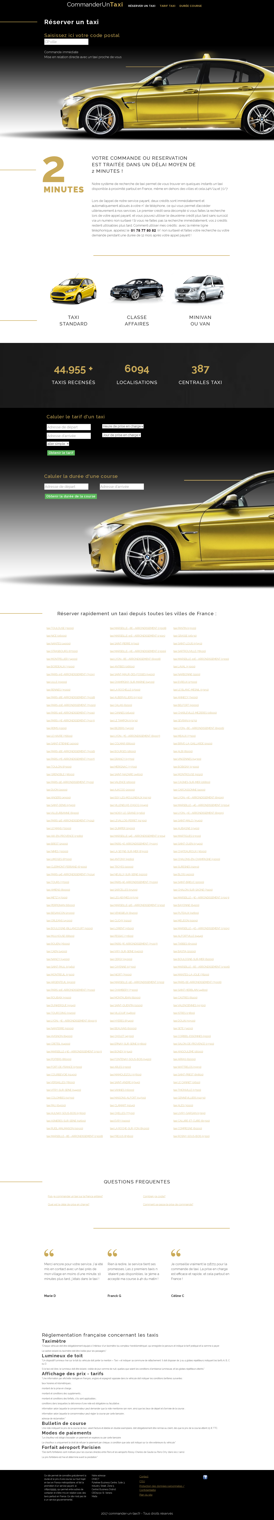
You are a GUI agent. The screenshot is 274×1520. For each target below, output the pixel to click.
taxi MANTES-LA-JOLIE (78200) (191, 974)
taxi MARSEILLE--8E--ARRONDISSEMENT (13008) (75, 1136)
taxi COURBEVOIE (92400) (62, 1074)
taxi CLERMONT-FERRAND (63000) (67, 866)
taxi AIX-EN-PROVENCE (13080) (65, 835)
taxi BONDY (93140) (121, 1051)
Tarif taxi (168, 5)
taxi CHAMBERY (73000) (124, 989)
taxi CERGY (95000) (121, 959)
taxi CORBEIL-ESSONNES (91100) (192, 1036)
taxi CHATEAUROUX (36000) (189, 851)
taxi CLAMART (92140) (122, 1105)
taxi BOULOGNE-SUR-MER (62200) (193, 959)
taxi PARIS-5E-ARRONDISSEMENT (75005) (134, 843)
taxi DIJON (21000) (57, 789)
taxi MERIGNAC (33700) (123, 766)
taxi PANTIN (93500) (184, 628)
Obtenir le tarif (61, 453)
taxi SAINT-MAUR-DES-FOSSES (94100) (132, 674)
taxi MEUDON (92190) (185, 920)
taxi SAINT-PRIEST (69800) (188, 1074)
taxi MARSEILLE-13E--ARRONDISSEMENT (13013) (74, 1051)
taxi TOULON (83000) (59, 766)
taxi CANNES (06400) (122, 712)
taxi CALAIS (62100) (121, 705)
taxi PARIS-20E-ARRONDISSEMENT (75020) (71, 705)
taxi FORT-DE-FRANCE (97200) (64, 1066)
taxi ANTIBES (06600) (122, 666)
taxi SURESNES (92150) (186, 866)
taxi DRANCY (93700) (122, 758)
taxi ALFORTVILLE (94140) (188, 935)
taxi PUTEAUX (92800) (186, 912)
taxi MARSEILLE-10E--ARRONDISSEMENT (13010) (201, 658)
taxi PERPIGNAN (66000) (61, 905)
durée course (190, 5)
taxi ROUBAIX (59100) (59, 997)
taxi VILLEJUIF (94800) (122, 1012)
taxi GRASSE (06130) (185, 635)
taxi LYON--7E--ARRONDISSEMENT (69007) (135, 735)
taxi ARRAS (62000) (184, 1059)
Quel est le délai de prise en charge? (68, 1204)
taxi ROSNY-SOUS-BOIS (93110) (191, 1136)
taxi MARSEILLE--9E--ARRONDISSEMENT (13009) (138, 651)
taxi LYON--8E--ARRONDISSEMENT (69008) (135, 658)
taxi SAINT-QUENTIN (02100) (126, 1005)
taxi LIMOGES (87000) (59, 859)
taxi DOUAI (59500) (184, 1020)
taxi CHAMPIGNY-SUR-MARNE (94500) (132, 681)
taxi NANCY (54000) (58, 959)
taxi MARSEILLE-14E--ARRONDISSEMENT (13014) (137, 835)
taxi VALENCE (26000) (122, 782)
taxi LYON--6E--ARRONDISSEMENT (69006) (198, 728)
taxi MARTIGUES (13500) (187, 835)
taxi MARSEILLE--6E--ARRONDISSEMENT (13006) (201, 966)
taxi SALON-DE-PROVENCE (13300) (193, 1043)
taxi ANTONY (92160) (122, 859)
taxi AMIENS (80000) (58, 889)
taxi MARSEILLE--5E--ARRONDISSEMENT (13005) (201, 928)
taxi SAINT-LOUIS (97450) (187, 643)
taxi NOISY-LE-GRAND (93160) (127, 812)
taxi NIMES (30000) (57, 851)
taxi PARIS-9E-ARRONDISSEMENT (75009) (134, 882)
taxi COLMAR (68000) (122, 743)
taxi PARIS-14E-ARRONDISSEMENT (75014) (71, 874)
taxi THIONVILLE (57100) (187, 1089)
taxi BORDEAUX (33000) (61, 666)
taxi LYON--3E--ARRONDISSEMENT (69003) (72, 1020)
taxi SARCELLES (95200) (123, 889)
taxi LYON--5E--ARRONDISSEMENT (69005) (198, 812)
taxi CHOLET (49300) (122, 1036)
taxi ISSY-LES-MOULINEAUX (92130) (130, 797)
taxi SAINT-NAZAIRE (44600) (126, 774)
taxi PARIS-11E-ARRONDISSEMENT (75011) (70, 782)
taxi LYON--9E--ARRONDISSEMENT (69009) (198, 797)
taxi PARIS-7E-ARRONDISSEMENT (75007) (134, 943)
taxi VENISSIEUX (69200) (124, 912)
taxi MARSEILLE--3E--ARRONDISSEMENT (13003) (201, 897)
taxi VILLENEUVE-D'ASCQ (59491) (129, 805)
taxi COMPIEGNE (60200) (187, 1128)
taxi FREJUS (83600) (121, 1136)
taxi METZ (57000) (57, 897)
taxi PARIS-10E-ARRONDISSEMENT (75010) (71, 989)
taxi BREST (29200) (57, 843)
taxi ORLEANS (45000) (59, 920)
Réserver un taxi (142, 5)
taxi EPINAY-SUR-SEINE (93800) (128, 1043)
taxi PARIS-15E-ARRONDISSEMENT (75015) (71, 674)
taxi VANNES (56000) (122, 1089)
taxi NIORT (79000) (121, 974)
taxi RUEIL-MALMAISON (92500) (65, 1128)
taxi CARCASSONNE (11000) (189, 789)
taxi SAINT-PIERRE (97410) (124, 643)
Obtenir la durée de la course (70, 496)
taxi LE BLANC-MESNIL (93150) (191, 689)
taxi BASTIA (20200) (184, 951)
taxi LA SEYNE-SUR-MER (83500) (129, 851)
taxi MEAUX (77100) (184, 735)
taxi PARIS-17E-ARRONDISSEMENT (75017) (71, 758)
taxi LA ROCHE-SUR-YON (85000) (129, 1128)
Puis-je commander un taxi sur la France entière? (75, 1196)
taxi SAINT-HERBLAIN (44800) (190, 989)
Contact (143, 1476)
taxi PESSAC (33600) (121, 935)
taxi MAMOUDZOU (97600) (125, 1074)
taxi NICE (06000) (57, 635)
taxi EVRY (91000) (120, 1120)
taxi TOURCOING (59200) (61, 1012)
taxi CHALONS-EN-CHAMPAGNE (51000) (196, 859)
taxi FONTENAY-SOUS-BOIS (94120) (130, 1059)
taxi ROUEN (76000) (58, 943)
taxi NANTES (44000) (59, 643)
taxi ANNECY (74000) (185, 697)
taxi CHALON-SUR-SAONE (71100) (193, 889)
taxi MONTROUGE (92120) (188, 774)
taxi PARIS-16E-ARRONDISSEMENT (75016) (71, 751)
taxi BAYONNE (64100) (186, 905)
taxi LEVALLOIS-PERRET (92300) (128, 820)
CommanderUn (95, 4)
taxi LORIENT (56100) (122, 928)
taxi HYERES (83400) (122, 1020)
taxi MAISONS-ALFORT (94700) (128, 1097)
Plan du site (145, 1494)
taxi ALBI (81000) (183, 751)
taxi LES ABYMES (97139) (124, 897)
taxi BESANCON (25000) (61, 912)
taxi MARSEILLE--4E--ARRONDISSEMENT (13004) (201, 805)
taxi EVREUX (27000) (185, 681)
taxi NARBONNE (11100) (186, 674)
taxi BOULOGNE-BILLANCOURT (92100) (70, 928)
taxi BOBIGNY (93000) (186, 766)
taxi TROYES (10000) (121, 866)
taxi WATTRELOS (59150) (187, 1066)
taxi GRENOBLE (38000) (60, 774)
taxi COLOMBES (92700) (60, 1097)
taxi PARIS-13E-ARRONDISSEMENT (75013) (71, 720)
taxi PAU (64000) (56, 1105)
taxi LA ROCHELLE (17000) (125, 689)
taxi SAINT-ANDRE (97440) (125, 1082)
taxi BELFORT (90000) (186, 705)
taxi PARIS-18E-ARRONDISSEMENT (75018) (71, 697)
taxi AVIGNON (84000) (59, 1036)
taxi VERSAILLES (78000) (61, 1082)
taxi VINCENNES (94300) (187, 758)
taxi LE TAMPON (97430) (124, 720)
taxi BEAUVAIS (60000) (123, 1028)
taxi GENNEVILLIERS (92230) (189, 1097)
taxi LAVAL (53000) (184, 666)
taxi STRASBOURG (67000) (62, 651)
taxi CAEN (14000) (57, 951)
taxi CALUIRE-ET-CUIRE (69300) (191, 1120)
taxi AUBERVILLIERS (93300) (126, 697)
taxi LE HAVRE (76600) (59, 735)
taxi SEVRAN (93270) (185, 720)
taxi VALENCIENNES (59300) (189, 1005)
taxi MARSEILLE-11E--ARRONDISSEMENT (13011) (137, 982)
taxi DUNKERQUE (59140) (61, 1005)
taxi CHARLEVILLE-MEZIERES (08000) (195, 712)
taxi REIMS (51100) (57, 728)
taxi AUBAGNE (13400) (186, 828)
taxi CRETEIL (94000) (58, 1043)
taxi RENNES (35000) (58, 689)
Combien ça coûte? (154, 1196)
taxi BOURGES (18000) (123, 751)
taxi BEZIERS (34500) (122, 728)
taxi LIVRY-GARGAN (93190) (189, 1113)
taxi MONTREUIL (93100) (60, 974)
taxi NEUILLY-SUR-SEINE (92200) (128, 874)
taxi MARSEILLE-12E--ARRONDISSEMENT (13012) (137, 905)
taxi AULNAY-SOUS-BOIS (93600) (66, 1113)
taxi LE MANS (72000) (59, 828)
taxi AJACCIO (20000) (122, 789)
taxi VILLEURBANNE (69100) (63, 812)
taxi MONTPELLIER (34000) (62, 658)
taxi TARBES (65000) (185, 943)
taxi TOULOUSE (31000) (60, 628)
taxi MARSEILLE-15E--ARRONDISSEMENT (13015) (137, 635)
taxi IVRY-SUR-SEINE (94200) (126, 951)
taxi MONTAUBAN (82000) (125, 997)
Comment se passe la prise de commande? (168, 1204)
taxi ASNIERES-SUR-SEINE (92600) (66, 1120)
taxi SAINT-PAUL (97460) (61, 966)
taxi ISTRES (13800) (184, 1012)
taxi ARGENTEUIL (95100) (61, 982)
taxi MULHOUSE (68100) (60, 935)
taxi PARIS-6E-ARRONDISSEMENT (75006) (197, 982)
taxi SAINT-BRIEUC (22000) (188, 882)
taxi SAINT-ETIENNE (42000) (62, 743)
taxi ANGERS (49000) (59, 797)
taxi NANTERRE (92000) (60, 1028)
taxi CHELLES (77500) (122, 1113)
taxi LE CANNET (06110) (186, 1082)
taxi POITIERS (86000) (59, 1059)
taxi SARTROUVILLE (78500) (189, 651)
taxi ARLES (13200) (120, 1066)
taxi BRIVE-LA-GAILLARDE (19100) (192, 743)
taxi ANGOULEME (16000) (188, 1051)
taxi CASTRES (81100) (185, 997)
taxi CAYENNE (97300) (123, 966)
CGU (142, 1481)
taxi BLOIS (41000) (183, 874)
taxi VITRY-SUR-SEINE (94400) (64, 1089)
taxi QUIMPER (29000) (122, 828)
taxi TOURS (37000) (58, 882)
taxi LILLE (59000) (57, 681)
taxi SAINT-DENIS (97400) (61, 805)
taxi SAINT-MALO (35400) (187, 820)
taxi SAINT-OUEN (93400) (188, 843)
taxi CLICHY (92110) (120, 920)
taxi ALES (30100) (183, 1105)
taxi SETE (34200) (183, 1028)
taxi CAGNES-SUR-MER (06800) (191, 782)
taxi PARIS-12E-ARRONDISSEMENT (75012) (70, 820)
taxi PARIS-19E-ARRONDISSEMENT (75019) (71, 712)
